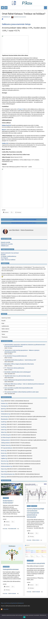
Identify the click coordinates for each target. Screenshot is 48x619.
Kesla (2, 411)
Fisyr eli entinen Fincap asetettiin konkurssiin (15, 356)
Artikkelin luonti (4, 246)
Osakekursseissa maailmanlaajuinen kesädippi (24, 219)
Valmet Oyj (3, 430)
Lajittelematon (5, 326)
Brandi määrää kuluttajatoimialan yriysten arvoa (23, 223)
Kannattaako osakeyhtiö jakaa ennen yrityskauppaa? (17, 372)
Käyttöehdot (14, 603)
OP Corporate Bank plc (6, 448)
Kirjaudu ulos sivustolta (7, 244)
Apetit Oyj (3, 409)
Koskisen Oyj (4, 403)
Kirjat (3, 323)
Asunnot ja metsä (6, 318)
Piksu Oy (3, 603)
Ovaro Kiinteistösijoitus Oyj (7, 474)
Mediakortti (21, 603)
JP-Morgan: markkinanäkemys (8, 256)
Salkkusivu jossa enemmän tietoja (16, 24)
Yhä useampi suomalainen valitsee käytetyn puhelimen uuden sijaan (21, 392)
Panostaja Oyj (4, 406)
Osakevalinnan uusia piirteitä (36, 563)
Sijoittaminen (5, 331)
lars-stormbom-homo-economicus (19, 16)
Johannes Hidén (13, 528)
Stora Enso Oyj (4, 461)
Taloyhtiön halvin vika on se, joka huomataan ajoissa (17, 376)
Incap (2, 401)
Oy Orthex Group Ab (6, 435)
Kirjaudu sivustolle (5, 242)
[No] (46, 616)
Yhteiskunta (5, 337)
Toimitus (8, 603)
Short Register (4, 258)
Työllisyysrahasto (5, 440)
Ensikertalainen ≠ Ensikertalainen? (23, 267)
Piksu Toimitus (36, 540)
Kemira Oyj (3, 450)
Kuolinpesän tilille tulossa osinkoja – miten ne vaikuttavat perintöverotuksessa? (24, 384)
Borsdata (3, 255)
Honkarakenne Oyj (5, 414)
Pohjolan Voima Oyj (6, 445)
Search (45, 7)
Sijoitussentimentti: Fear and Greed (10, 253)
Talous (3, 334)
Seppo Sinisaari (13, 593)
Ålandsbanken (4, 419)
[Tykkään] (2, 19)
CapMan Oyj (4, 456)
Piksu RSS (5, 609)
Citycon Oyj (4, 469)
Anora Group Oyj (5, 416)
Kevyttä (3, 321)
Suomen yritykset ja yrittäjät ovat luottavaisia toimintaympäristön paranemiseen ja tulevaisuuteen (35, 513)
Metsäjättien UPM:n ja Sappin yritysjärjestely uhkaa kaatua (19, 364)
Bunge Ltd (20, 109)
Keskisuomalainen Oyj (6, 466)
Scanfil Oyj (3, 422)
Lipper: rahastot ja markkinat (8, 260)
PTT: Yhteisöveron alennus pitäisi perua (14, 368)
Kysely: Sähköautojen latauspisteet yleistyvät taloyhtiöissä (19, 380)
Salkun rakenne (5, 329)
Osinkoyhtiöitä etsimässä (17, 279)
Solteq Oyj (3, 477)
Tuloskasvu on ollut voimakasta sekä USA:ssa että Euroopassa (26, 296)
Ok (24, 617)
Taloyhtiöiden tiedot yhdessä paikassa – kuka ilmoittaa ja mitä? (20, 360)
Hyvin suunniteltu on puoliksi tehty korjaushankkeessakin (18, 388)
